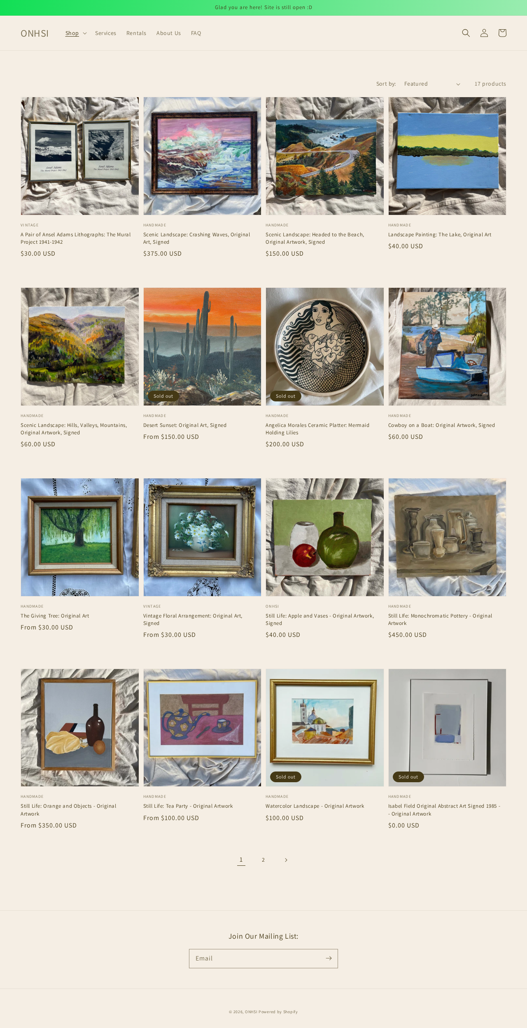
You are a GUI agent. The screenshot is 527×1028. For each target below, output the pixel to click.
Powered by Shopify (278, 1011)
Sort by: (386, 83)
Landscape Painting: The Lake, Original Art (440, 234)
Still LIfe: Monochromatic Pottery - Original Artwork (440, 619)
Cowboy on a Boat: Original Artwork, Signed (441, 425)
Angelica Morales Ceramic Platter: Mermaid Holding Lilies (318, 429)
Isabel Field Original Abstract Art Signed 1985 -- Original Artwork (444, 809)
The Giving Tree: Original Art (55, 615)
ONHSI (251, 1011)
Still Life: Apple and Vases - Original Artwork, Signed (320, 619)
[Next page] (286, 860)
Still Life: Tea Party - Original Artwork (188, 805)
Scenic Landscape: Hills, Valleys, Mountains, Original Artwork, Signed (74, 429)
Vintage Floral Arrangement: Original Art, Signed (193, 619)
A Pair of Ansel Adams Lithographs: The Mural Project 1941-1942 (76, 238)
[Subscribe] (328, 958)
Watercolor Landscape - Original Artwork (315, 805)
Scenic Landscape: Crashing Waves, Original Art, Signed (196, 238)
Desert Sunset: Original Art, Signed (185, 425)
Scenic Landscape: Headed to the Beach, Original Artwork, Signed (315, 238)
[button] (75, 33)
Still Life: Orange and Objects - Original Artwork (69, 809)
